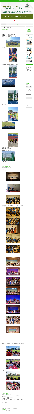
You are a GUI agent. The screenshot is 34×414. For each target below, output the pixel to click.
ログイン (32, 0)
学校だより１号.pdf (4, 409)
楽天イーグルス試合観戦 (5, 341)
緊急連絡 (28, 83)
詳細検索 (29, 31)
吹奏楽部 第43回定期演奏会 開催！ (7, 166)
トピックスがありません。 (28, 89)
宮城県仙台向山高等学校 (6, 0)
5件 (6, 29)
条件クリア (29, 30)
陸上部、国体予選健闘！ (5, 393)
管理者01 (8, 167)
